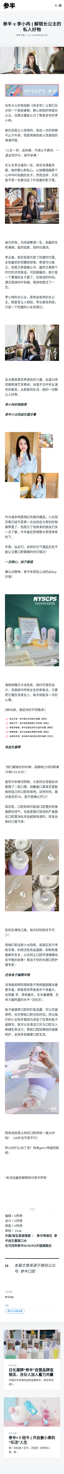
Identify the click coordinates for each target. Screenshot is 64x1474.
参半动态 (9, 1297)
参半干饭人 (21, 35)
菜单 (60, 5)
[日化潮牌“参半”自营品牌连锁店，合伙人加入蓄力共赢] (32, 1344)
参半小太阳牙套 (15, 1311)
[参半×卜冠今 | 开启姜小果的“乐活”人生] (32, 1412)
